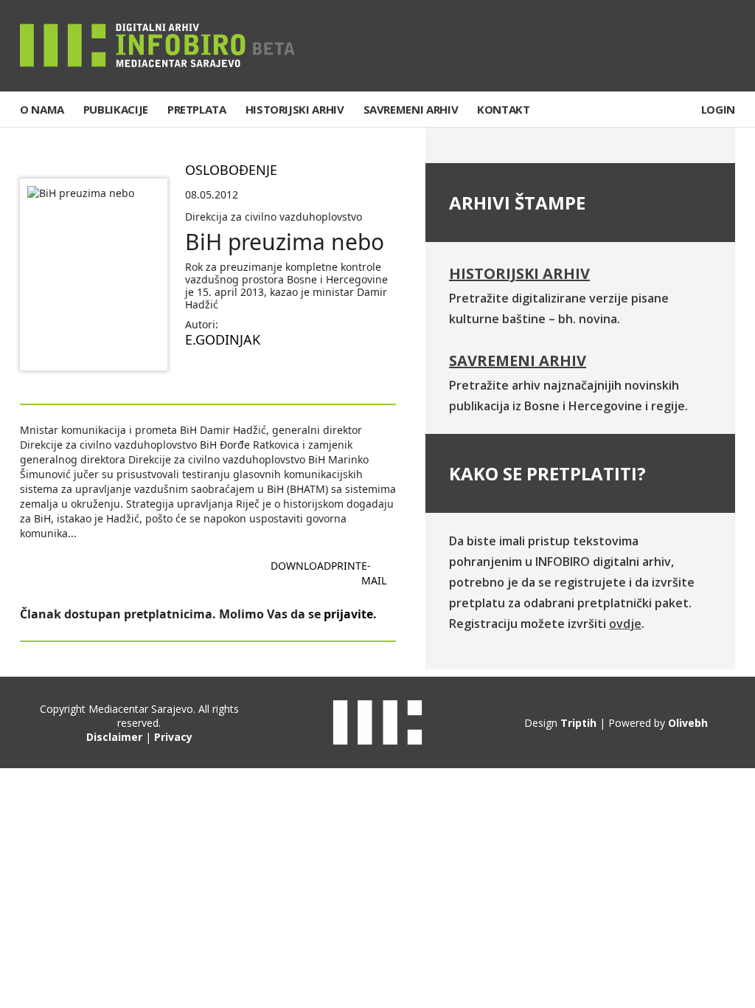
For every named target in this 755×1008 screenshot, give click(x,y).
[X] (678, 46)
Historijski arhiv (519, 273)
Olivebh (688, 723)
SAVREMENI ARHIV (411, 109)
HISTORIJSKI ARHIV (295, 109)
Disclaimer (114, 737)
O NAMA (42, 109)
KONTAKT (503, 109)
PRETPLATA (196, 109)
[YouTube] (723, 46)
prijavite (348, 614)
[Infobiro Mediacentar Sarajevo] (157, 45)
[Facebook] (632, 46)
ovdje (625, 623)
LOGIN (718, 109)
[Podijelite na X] (244, 374)
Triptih (578, 723)
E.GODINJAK (222, 339)
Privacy (173, 737)
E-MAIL (373, 573)
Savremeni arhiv (517, 360)
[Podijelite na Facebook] (197, 374)
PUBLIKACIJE (115, 109)
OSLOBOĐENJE (231, 170)
